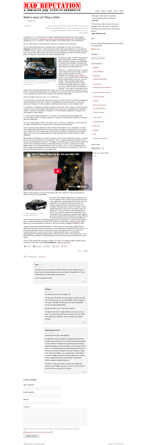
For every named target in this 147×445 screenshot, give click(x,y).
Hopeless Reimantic (100, 79)
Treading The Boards (100, 138)
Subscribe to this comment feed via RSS (39, 432)
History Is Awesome (99, 105)
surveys (69, 28)
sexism (65, 28)
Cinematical (97, 84)
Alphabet (96, 67)
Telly (94, 134)
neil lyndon (74, 26)
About (103, 11)
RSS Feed (96, 49)
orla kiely (81, 26)
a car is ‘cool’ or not (60, 109)
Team (116, 11)
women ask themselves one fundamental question (54, 39)
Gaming (95, 101)
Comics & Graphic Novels (101, 92)
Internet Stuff (97, 117)
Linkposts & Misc (98, 122)
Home (97, 11)
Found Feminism (98, 96)
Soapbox (85, 250)
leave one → (43, 257)
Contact (109, 11)
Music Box (96, 126)
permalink (42, 264)
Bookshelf (96, 76)
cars (52, 26)
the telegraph (62, 30)
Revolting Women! (99, 108)
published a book (75, 221)
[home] (52, 11)
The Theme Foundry (39, 443)
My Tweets (93, 156)
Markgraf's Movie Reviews (102, 87)
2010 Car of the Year (64, 242)
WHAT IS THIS (71, 30)
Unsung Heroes (98, 112)
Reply (84, 281)
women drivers (80, 30)
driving (56, 26)
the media (83, 28)
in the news (61, 26)
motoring (68, 26)
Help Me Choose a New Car (77, 75)
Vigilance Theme (27, 443)
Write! (121, 11)
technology (76, 28)
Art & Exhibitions (98, 71)
